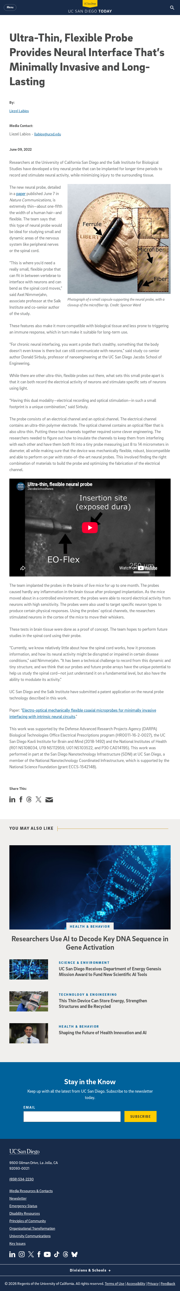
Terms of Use (114, 1283)
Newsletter (17, 1198)
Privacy (153, 1283)
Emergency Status (23, 1205)
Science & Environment (84, 962)
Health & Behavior (90, 926)
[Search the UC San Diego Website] (172, 8)
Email (29, 1107)
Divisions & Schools (89, 1270)
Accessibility (136, 1283)
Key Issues (17, 1243)
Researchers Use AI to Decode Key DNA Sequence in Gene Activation (90, 942)
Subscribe (140, 1116)
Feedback (168, 1283)
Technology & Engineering (88, 994)
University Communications (30, 1235)
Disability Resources (24, 1213)
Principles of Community (27, 1220)
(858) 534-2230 (21, 1179)
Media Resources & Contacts (31, 1190)
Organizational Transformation (32, 1228)
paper (21, 193)
